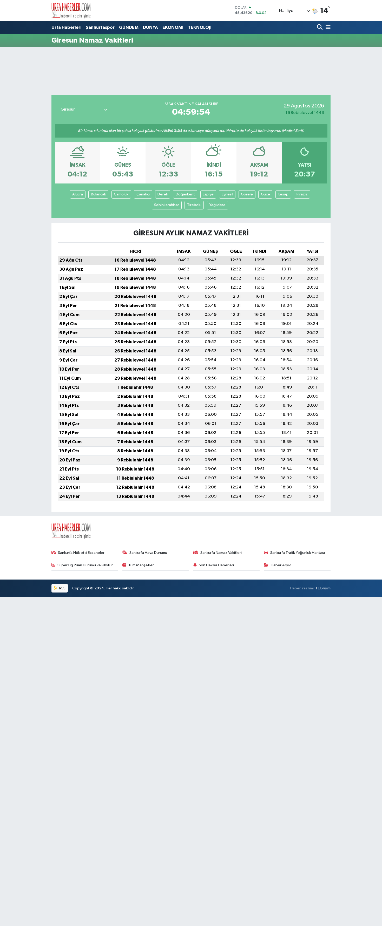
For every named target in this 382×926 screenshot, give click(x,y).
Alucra (77, 194)
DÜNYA (150, 27)
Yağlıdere (217, 205)
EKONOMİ (172, 27)
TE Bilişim (323, 588)
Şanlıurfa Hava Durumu (148, 553)
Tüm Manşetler (141, 565)
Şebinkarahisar (166, 205)
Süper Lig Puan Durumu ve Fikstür (85, 565)
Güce (265, 194)
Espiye (208, 194)
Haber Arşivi (281, 565)
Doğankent (185, 194)
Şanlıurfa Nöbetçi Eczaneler (81, 553)
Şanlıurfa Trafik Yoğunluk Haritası (297, 553)
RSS (61, 588)
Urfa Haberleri (66, 27)
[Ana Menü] (327, 27)
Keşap (283, 194)
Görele (247, 194)
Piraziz (302, 194)
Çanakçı (143, 194)
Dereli (162, 194)
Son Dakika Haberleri (216, 565)
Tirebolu (194, 205)
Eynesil (227, 194)
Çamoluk (121, 194)
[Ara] (320, 27)
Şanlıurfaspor (100, 27)
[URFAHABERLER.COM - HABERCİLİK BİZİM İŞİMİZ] (70, 10)
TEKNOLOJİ (200, 27)
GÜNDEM (129, 27)
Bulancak (98, 194)
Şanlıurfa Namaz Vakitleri (221, 553)
